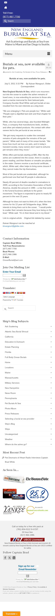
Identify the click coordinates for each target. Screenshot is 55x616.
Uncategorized (11, 434)
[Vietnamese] (24, 293)
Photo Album (10, 408)
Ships (7, 429)
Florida (8, 352)
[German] (12, 293)
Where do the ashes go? (16, 444)
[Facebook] (5, 557)
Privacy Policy (32, 587)
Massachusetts (11, 378)
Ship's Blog (10, 424)
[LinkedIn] (14, 557)
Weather (9, 439)
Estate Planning (12, 347)
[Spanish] (21, 293)
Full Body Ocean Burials (15, 357)
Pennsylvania (11, 398)
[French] (9, 293)
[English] (7, 293)
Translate (20, 300)
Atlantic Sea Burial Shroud (16, 331)
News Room (10, 393)
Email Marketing (10, 281)
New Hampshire (12, 388)
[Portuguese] (18, 293)
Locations (9, 367)
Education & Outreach (15, 342)
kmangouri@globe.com (13, 226)
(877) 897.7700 (11, 16)
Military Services (12, 383)
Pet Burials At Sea (29, 72)
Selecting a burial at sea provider (19, 419)
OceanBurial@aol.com (13, 260)
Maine (7, 372)
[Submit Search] (5, 21)
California (9, 337)
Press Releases (41, 72)
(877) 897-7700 (25, 593)
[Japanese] (15, 293)
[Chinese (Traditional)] (4, 293)
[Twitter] (10, 557)
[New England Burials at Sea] (27, 33)
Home (7, 362)
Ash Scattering (17, 72)
